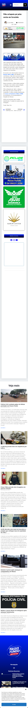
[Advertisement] (14, 127)
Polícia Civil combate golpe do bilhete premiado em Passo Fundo (13, 405)
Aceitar (14, 704)
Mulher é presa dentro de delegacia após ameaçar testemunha (14, 611)
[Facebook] (11, 240)
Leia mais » (3, 427)
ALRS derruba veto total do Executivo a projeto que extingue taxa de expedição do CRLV (13, 531)
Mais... (13, 679)
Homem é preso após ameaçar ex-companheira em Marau (11, 570)
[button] (26, 689)
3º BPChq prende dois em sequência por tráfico (19, 682)
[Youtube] (17, 240)
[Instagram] (14, 240)
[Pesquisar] (25, 5)
